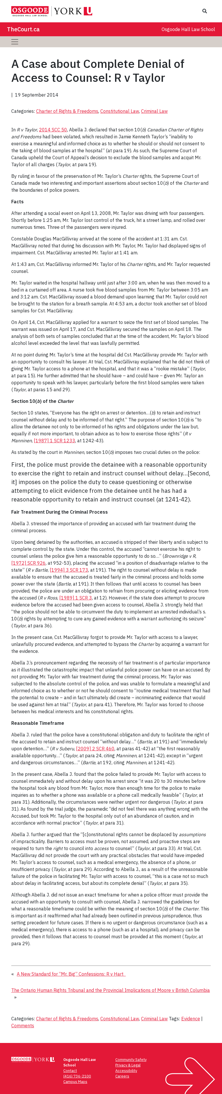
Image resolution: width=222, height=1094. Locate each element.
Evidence (190, 1018)
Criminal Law (154, 111)
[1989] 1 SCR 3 (75, 598)
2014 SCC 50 (53, 130)
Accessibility (126, 1070)
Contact (70, 1070)
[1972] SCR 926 (28, 563)
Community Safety (131, 1059)
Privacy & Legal (127, 1065)
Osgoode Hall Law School (188, 29)
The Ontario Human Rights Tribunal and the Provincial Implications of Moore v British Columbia (110, 990)
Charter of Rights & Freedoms (67, 111)
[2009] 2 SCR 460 (95, 748)
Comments (22, 1025)
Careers (122, 1076)
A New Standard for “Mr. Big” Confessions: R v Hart (71, 974)
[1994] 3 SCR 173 (69, 570)
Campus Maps (75, 1081)
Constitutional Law (119, 111)
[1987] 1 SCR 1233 (54, 440)
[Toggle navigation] (15, 41)
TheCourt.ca (23, 29)
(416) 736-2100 (77, 1076)
